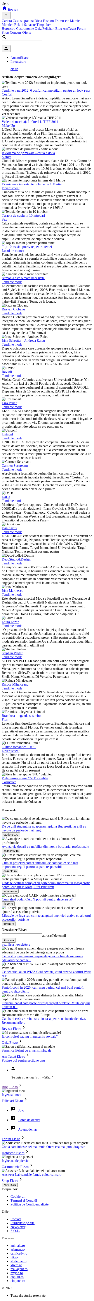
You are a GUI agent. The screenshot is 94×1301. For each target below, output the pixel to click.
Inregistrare (18, 61)
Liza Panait (9, 403)
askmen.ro (17, 1249)
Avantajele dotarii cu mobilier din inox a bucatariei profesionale (45, 846)
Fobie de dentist (29, 1120)
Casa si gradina (24, 21)
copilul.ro (17, 1277)
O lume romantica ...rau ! (19, 747)
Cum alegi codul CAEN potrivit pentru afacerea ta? (37, 899)
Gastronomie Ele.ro (15, 1167)
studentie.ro (18, 1261)
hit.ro (14, 1257)
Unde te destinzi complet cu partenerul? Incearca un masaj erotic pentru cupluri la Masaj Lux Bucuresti (46, 885)
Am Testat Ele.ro (13, 1056)
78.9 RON (9, 1185)
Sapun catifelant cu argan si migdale (26, 1050)
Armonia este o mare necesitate (23, 278)
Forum (81, 28)
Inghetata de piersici (15, 1160)
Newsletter (17, 1227)
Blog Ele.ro (10, 1087)
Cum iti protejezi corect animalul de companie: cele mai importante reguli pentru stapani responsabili (40, 865)
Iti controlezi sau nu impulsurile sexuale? (30, 1036)
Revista (12, 10)
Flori (5, 719)
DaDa (6, 497)
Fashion (49, 21)
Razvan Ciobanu (13, 309)
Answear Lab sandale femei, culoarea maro (31, 1174)
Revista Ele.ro (11, 1029)
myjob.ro (16, 1273)
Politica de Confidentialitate (29, 1204)
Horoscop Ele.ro (13, 1153)
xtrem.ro (16, 1265)
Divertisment (10, 188)
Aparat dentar (27, 1129)
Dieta (39, 21)
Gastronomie (25, 28)
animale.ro (17, 1245)
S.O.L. (15, 1231)
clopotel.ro (17, 1281)
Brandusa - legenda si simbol (22, 715)
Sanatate (30, 24)
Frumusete (62, 21)
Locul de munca (13, 250)
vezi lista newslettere (16, 944)
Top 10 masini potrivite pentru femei (27, 247)
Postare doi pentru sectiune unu (23, 1060)
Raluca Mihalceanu (15, 684)
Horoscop (9, 28)
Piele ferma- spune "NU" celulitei (25, 778)
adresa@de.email (54, 935)
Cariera (7, 21)
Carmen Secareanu (15, 465)
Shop (6, 32)
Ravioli (7, 372)
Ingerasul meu (11, 1095)
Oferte (26, 32)
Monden (8, 24)
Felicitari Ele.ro (12, 1101)
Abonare (8, 940)
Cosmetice (9, 782)
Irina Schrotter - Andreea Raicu (23, 340)
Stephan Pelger (12, 653)
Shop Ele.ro (10, 1180)
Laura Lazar (10, 622)
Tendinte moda (12, 282)
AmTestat (70, 28)
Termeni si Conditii (23, 1200)
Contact (15, 1219)
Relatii (19, 24)
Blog (59, 28)
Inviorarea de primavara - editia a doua (28, 153)
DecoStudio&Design (16, 559)
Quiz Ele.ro (10, 1042)
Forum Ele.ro (11, 1139)
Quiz (38, 28)
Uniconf (7, 434)
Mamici (75, 21)
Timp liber (44, 24)
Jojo (21, 1110)
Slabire (6, 157)
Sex (4, 219)
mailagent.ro (19, 1269)
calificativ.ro (18, 1253)
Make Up (8, 125)
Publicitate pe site (22, 1223)
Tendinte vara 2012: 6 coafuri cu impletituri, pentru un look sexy (46, 90)
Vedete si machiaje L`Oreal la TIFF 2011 (30, 122)
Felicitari (48, 28)
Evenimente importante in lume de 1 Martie (31, 184)
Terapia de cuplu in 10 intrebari (23, 215)
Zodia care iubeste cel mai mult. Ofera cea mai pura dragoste (43, 1147)
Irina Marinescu (12, 590)
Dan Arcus (9, 528)
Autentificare (19, 57)
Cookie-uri (17, 1196)
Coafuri (7, 94)
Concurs (16, 32)
